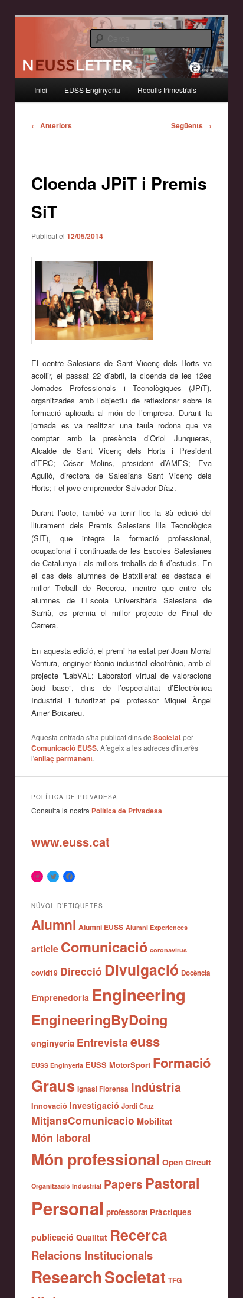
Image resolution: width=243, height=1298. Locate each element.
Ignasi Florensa (103, 1089)
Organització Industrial (66, 1185)
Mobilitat (154, 1121)
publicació (52, 1237)
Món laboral (61, 1137)
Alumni (53, 924)
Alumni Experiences (157, 927)
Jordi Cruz (137, 1105)
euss (145, 1041)
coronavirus (168, 949)
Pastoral (172, 1183)
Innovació (49, 1105)
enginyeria (52, 1043)
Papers (123, 1184)
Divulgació (141, 969)
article (44, 948)
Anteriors (51, 125)
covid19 (44, 972)
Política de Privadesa (126, 810)
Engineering (138, 994)
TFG (175, 1280)
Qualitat (91, 1237)
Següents (191, 125)
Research (66, 1276)
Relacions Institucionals (92, 1255)
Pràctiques (171, 1212)
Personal (67, 1208)
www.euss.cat (70, 841)
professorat (126, 1212)
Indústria (156, 1086)
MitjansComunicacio (82, 1120)
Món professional (95, 1159)
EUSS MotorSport (118, 1065)
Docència (195, 973)
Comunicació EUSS (64, 747)
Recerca (139, 1234)
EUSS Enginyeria (92, 90)
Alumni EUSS (100, 927)
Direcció (81, 971)
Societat (167, 737)
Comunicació (104, 947)
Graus (53, 1085)
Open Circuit (186, 1162)
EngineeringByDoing (99, 1019)
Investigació (94, 1105)
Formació (182, 1062)
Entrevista (102, 1042)
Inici (40, 90)
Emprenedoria (60, 997)
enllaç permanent (63, 758)
